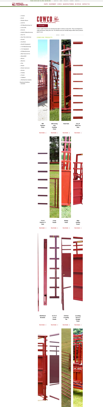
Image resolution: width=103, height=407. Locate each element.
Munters (23, 60)
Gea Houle (23, 41)
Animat (23, 15)
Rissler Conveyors (25, 68)
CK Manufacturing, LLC (26, 25)
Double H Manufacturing (27, 32)
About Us (56, 0)
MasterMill (23, 56)
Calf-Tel (23, 22)
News (61, 0)
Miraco (22, 58)
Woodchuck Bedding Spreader (25, 83)
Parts (46, 4)
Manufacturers (68, 4)
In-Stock (78, 4)
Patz (22, 63)
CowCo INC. (23, 27)
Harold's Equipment (25, 44)
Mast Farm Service (25, 53)
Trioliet (23, 75)
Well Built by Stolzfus (26, 79)
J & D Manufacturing (26, 46)
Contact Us (86, 4)
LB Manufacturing (25, 51)
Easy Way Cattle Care (26, 37)
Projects (66, 0)
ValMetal (23, 77)
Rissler (22, 65)
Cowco (59, 4)
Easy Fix (23, 34)
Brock (22, 18)
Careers (71, 0)
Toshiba (23, 72)
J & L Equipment (25, 49)
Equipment (52, 4)
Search (77, 0)
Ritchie (22, 70)
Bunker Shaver (24, 20)
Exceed (22, 39)
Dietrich (23, 30)
